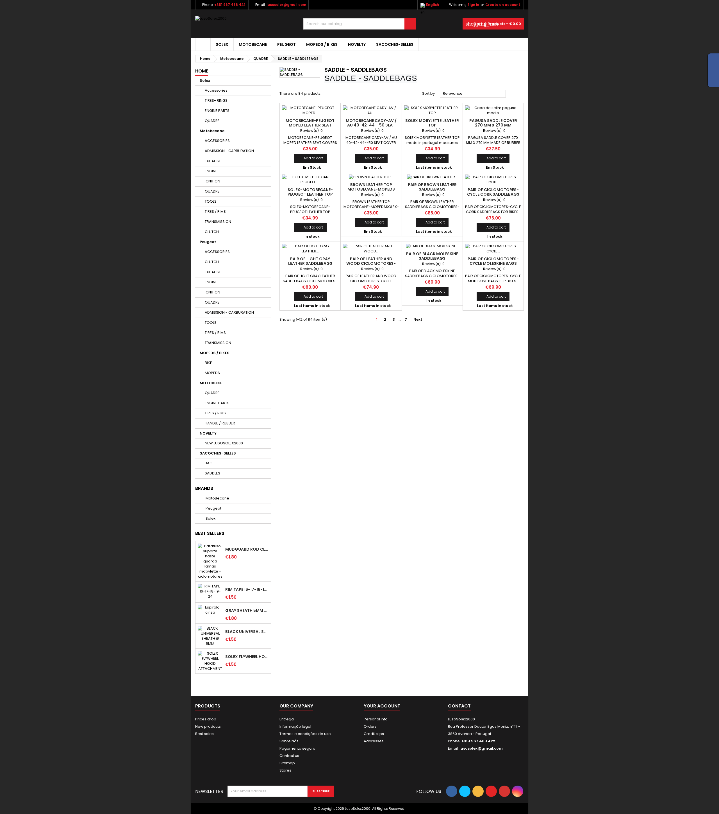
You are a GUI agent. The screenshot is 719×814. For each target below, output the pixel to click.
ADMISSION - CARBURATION (229, 150)
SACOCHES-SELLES (394, 44)
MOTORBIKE (211, 383)
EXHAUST (213, 161)
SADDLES (212, 473)
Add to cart (310, 158)
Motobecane (253, 44)
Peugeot (286, 44)
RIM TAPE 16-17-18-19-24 (247, 589)
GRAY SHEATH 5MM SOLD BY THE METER (247, 610)
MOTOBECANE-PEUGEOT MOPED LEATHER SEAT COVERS (310, 125)
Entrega (286, 719)
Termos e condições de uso (305, 733)
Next (420, 319)
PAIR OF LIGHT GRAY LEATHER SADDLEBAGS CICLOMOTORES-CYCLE (310, 263)
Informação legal (295, 726)
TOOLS (211, 201)
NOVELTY (357, 44)
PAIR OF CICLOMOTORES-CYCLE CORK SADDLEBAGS (493, 192)
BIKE (208, 362)
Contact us (289, 755)
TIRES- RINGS (216, 100)
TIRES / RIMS (215, 211)
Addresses (374, 741)
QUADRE (212, 120)
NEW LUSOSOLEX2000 (224, 443)
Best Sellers (209, 533)
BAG (208, 463)
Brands (204, 488)
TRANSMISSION (218, 221)
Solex (222, 44)
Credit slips (374, 733)
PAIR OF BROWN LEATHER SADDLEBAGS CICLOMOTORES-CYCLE (432, 189)
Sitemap (287, 763)
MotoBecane (217, 498)
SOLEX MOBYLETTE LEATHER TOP (432, 123)
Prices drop (205, 719)
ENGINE (211, 171)
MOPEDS (212, 373)
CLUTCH (212, 231)
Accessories (216, 90)
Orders (370, 726)
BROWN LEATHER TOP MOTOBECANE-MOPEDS (371, 187)
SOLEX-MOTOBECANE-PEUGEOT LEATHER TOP (310, 192)
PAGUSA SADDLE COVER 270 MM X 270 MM (493, 123)
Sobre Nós (289, 741)
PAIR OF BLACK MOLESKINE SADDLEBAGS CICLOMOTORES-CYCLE (432, 258)
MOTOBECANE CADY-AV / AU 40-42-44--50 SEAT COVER (371, 125)
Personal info (376, 719)
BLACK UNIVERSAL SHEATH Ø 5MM (247, 631)
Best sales (204, 733)
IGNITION (212, 181)
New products (208, 726)
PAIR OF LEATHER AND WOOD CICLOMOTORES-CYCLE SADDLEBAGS (371, 263)
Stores (285, 770)
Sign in (473, 4)
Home (201, 71)
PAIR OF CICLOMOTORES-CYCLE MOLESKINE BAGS (493, 261)
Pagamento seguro (297, 748)
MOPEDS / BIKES (322, 44)
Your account (382, 706)
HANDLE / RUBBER (220, 423)
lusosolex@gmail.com (286, 4)
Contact (459, 706)
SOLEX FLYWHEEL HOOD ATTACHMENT (247, 656)
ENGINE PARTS (217, 110)
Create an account (502, 4)
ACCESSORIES (217, 140)
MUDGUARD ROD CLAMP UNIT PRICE (247, 549)
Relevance (473, 94)
